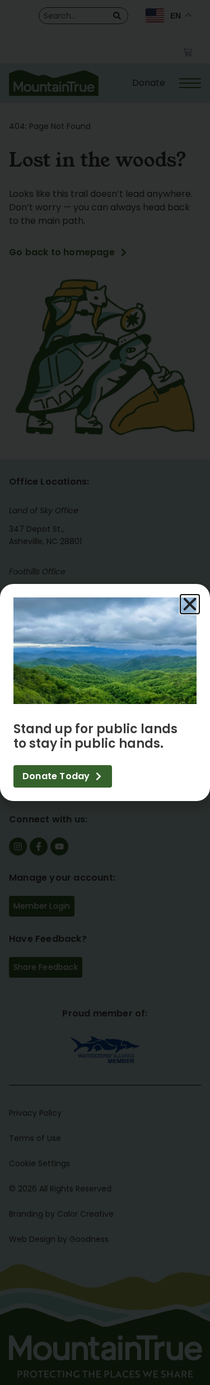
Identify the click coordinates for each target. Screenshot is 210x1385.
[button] (190, 604)
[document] (105, 692)
